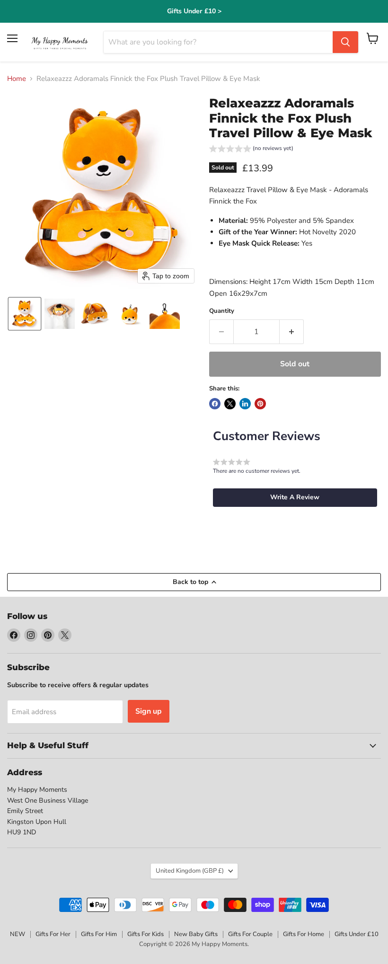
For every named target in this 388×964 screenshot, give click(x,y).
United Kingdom (190, 871)
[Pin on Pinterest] (260, 403)
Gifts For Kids (145, 934)
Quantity (221, 311)
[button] (25, 314)
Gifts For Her (53, 934)
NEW (17, 934)
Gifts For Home (303, 934)
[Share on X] (230, 403)
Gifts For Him (99, 934)
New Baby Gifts (196, 934)
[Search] (345, 42)
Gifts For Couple (250, 934)
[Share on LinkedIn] (245, 403)
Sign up (148, 711)
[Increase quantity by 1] (292, 331)
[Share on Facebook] (214, 403)
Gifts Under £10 (357, 934)
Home (16, 79)
